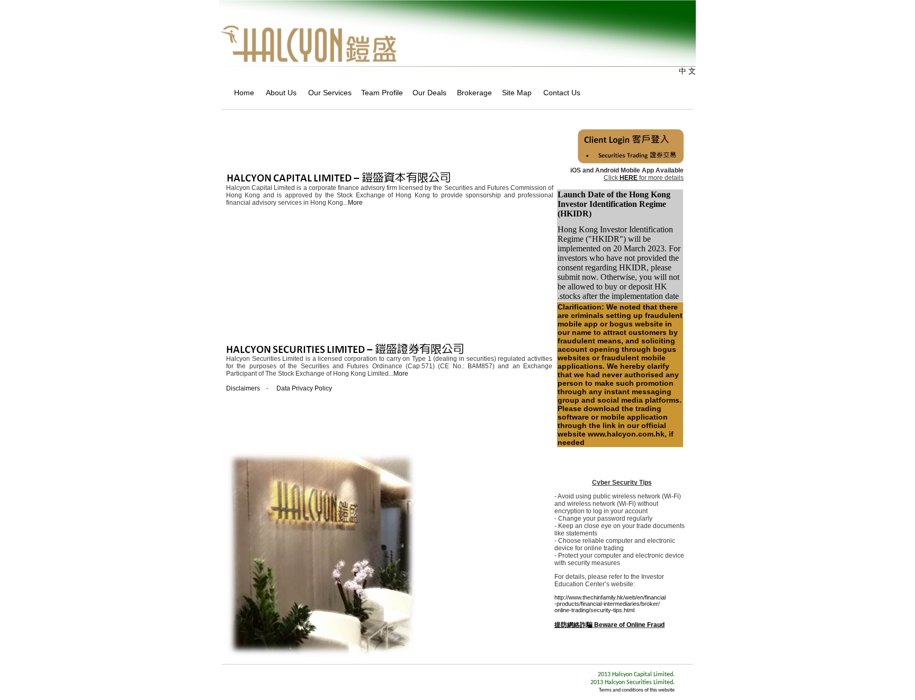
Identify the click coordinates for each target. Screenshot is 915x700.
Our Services (326, 92)
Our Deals (425, 92)
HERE (629, 177)
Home (241, 92)
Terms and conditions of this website (637, 690)
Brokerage (471, 92)
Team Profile (378, 92)
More (355, 202)
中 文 (687, 71)
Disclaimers (243, 388)
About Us (278, 92)
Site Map (514, 92)
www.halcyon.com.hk (626, 434)
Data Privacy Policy (304, 388)
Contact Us (558, 92)
